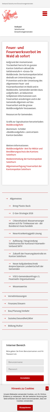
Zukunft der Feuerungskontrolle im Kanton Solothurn (27, 255)
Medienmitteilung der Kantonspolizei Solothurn (24, 160)
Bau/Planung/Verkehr (18, 311)
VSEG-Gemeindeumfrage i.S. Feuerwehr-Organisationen (24, 278)
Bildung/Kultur (15, 325)
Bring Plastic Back (21, 206)
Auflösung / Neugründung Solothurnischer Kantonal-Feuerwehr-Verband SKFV (27, 243)
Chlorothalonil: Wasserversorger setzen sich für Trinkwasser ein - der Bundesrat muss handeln (26, 223)
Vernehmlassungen (17, 296)
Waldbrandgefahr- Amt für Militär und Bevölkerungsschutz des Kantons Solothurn (24, 151)
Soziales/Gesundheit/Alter (20, 318)
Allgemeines (16, 198)
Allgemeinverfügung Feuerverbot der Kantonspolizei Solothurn (24, 168)
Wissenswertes (20, 286)
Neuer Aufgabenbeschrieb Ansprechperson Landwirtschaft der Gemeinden (26, 266)
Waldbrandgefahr (14, 124)
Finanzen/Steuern (16, 303)
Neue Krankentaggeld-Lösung (27, 233)
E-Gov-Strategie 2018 (23, 213)
